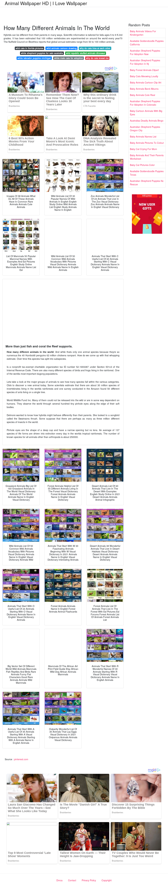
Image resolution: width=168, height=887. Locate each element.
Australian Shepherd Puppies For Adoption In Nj (145, 62)
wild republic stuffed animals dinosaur (85, 53)
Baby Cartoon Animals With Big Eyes (146, 112)
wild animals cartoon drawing (61, 48)
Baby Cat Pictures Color (142, 165)
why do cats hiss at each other (95, 48)
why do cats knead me (97, 58)
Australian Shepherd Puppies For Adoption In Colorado (145, 103)
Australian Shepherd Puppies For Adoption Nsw (145, 52)
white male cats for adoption (68, 58)
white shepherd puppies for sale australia (42, 53)
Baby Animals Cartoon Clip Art (145, 82)
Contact (72, 880)
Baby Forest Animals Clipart (144, 70)
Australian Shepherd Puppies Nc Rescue (147, 182)
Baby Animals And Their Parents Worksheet (147, 157)
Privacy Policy (89, 880)
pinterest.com (21, 759)
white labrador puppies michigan (34, 58)
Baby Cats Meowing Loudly (144, 76)
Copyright (107, 880)
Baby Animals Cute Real (142, 95)
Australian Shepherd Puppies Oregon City (145, 128)
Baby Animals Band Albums (144, 88)
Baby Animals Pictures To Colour (147, 142)
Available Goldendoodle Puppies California (147, 42)
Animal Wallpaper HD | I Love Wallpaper (46, 3)
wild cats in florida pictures (29, 48)
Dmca (59, 880)
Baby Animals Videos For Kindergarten (143, 33)
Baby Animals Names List (143, 136)
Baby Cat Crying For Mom (143, 149)
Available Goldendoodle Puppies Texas (147, 173)
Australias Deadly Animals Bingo (146, 120)
